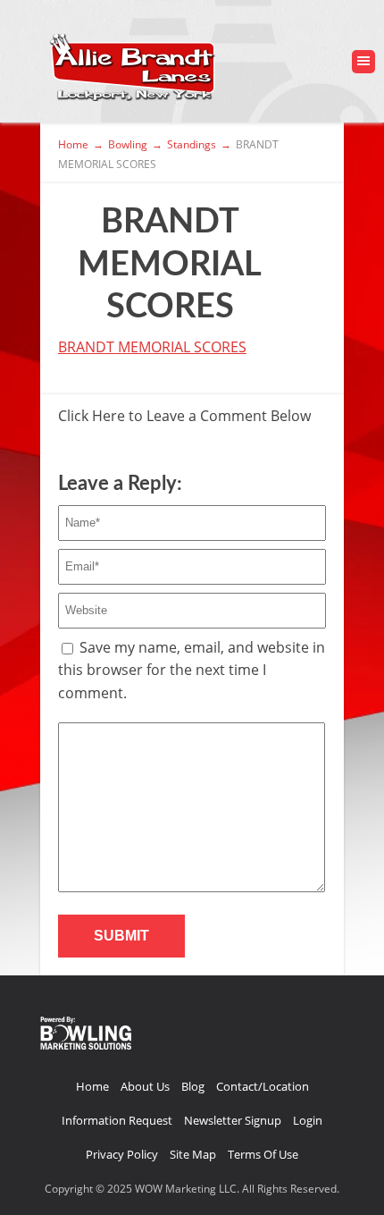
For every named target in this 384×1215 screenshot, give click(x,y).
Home (92, 1086)
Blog (193, 1086)
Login (307, 1120)
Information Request (117, 1120)
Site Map (193, 1154)
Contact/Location (262, 1086)
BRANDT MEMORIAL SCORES (152, 347)
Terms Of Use (263, 1154)
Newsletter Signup (232, 1120)
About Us (145, 1086)
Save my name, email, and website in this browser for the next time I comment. (191, 670)
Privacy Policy (122, 1154)
